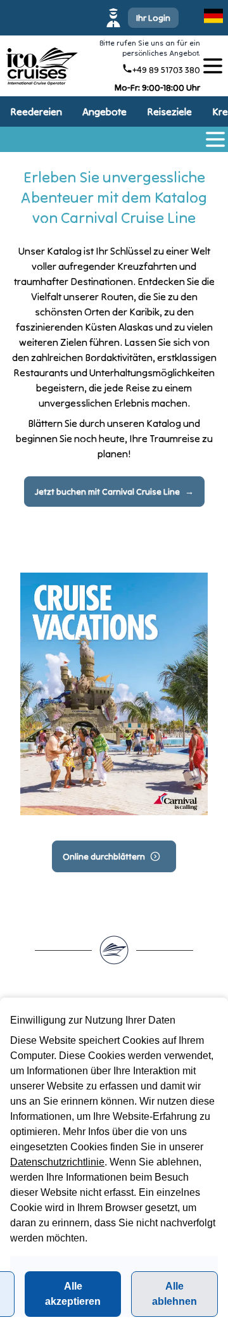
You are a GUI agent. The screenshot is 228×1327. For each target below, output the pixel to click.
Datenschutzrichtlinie (57, 1162)
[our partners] (212, 66)
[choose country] (213, 16)
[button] (144, 18)
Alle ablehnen (174, 1294)
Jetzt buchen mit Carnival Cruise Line (107, 491)
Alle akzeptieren (73, 1294)
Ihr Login (153, 17)
